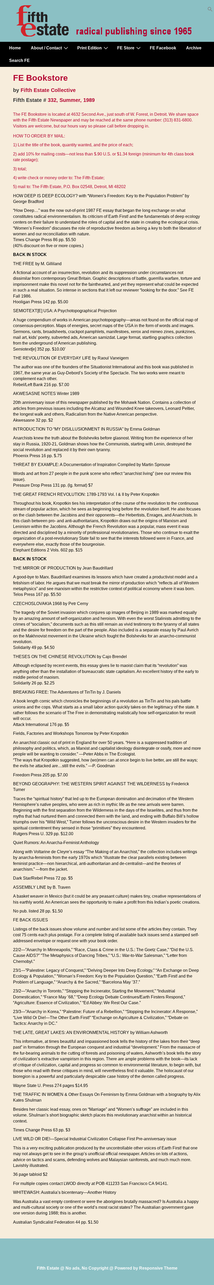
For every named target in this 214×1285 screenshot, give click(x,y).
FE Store (125, 48)
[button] (210, 10)
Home (15, 48)
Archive (193, 48)
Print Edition (89, 48)
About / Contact (46, 48)
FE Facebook (163, 48)
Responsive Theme (158, 1268)
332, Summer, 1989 (71, 100)
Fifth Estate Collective (48, 90)
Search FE (19, 60)
